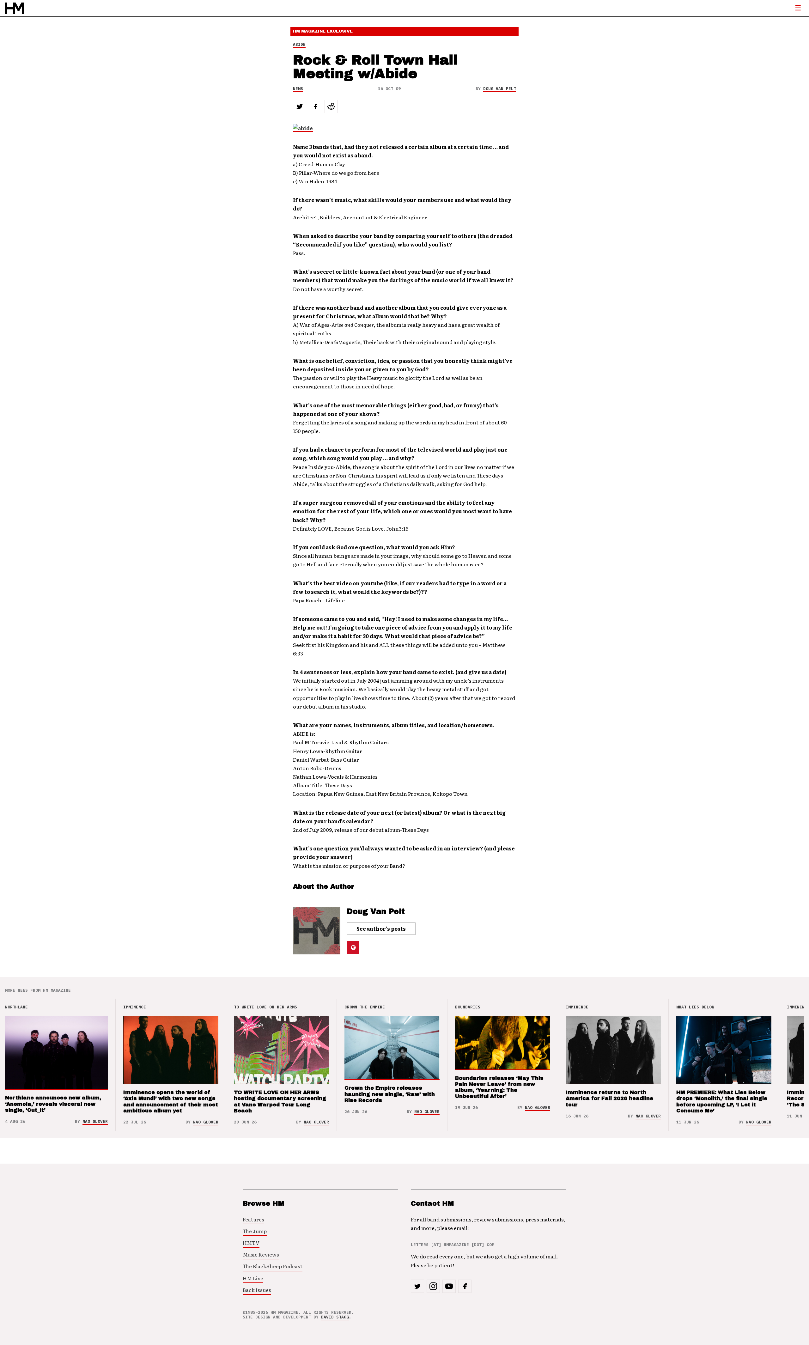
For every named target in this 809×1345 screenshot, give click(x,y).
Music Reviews (261, 1254)
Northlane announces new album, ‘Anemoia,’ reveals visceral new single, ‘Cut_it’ (53, 1103)
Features (253, 1219)
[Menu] (798, 8)
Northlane (16, 1007)
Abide (299, 44)
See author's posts (381, 928)
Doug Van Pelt (499, 88)
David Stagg (335, 1317)
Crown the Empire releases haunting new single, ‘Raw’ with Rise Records (389, 1094)
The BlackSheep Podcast (272, 1266)
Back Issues (257, 1289)
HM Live (253, 1278)
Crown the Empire (364, 1007)
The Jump (255, 1231)
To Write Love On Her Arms (265, 1007)
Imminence (134, 1007)
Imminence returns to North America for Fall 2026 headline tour (609, 1098)
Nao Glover (95, 1121)
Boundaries (467, 1007)
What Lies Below (695, 1007)
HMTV (251, 1242)
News (298, 88)
